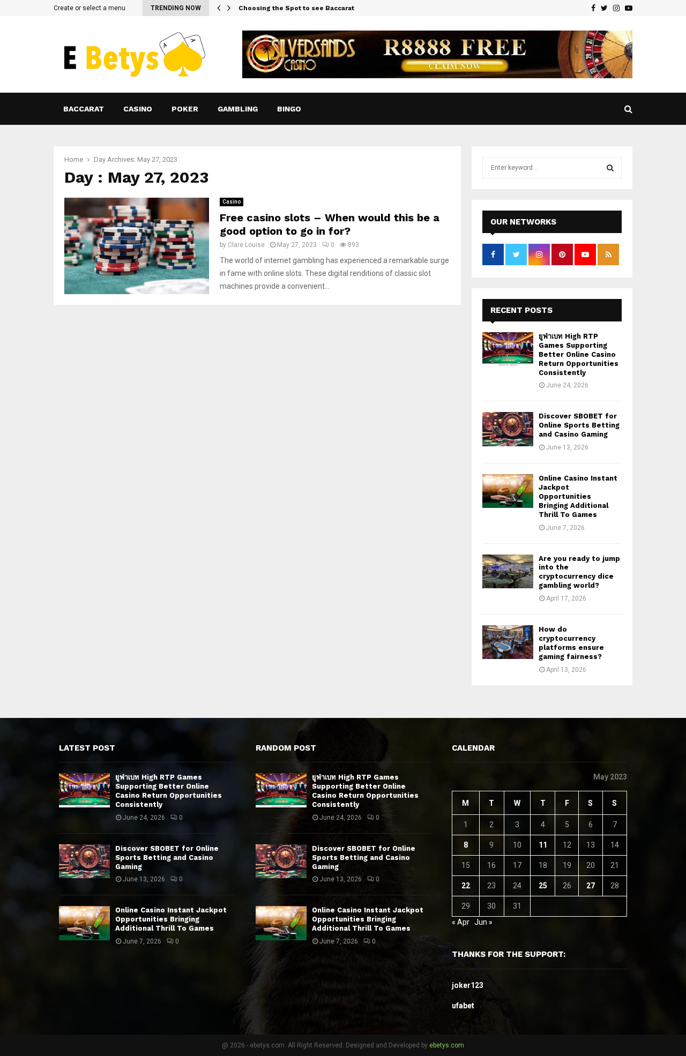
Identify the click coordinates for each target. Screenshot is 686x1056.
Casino (137, 108)
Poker (185, 108)
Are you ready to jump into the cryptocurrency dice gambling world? (579, 572)
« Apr (460, 922)
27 (590, 885)
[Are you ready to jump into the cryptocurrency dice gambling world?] (507, 571)
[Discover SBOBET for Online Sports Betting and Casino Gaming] (507, 429)
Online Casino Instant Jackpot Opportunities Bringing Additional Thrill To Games (578, 496)
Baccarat (83, 108)
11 (543, 845)
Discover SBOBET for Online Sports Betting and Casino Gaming (579, 425)
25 (543, 885)
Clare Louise (246, 245)
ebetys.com (446, 1045)
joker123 (467, 985)
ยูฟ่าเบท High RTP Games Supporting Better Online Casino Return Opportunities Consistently (578, 354)
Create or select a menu (89, 8)
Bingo (289, 108)
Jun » (483, 922)
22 (465, 885)
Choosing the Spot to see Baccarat (296, 8)
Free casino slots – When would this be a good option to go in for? (329, 224)
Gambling (238, 108)
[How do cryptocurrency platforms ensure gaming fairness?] (507, 642)
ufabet (463, 1005)
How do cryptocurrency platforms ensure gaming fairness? (571, 643)
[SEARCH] (610, 167)
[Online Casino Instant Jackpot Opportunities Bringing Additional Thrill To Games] (507, 491)
